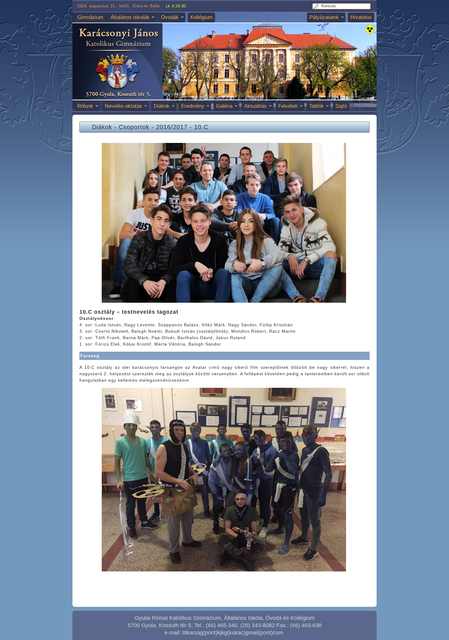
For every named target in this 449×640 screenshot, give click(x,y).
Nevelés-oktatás (123, 106)
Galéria (224, 106)
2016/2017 (172, 127)
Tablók (316, 106)
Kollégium (201, 17)
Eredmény (192, 106)
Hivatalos (361, 17)
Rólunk (85, 106)
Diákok (162, 106)
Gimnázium (90, 17)
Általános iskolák (130, 17)
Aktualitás (255, 106)
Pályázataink (324, 17)
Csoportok (134, 127)
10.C (201, 127)
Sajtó (341, 106)
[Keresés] (317, 6)
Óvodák (170, 17)
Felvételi (288, 106)
